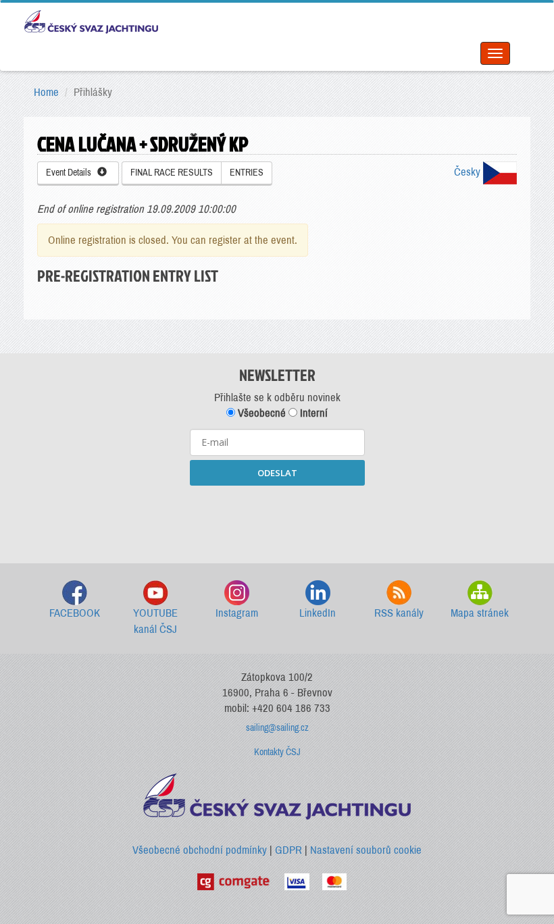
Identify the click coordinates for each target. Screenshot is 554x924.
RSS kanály (399, 613)
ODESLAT (277, 473)
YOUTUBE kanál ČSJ (155, 621)
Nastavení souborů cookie (366, 850)
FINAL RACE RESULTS (171, 173)
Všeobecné (260, 413)
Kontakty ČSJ (277, 752)
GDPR (288, 850)
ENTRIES (246, 173)
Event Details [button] (71, 173)
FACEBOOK (74, 613)
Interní (312, 413)
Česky (468, 172)
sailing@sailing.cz (277, 728)
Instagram (237, 613)
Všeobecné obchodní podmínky (199, 850)
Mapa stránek (480, 613)
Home (46, 92)
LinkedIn (317, 613)
